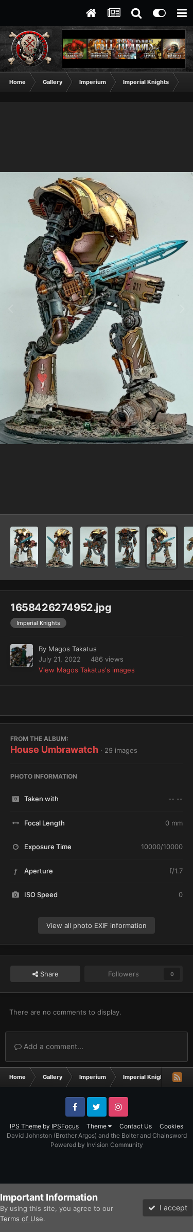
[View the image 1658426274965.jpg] (94, 547)
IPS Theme (25, 1126)
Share (48, 974)
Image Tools (151, 496)
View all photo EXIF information (96, 925)
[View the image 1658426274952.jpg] (161, 547)
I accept (171, 1207)
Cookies (171, 1126)
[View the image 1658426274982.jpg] (24, 547)
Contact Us (135, 1126)
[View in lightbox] (96, 308)
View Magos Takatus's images (87, 670)
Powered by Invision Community (96, 1145)
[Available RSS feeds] (177, 1077)
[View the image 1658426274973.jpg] (59, 547)
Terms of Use (21, 1218)
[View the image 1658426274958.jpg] (127, 547)
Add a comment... (52, 1046)
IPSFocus (65, 1126)
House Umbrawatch (54, 749)
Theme (97, 1126)
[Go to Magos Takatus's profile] (21, 655)
